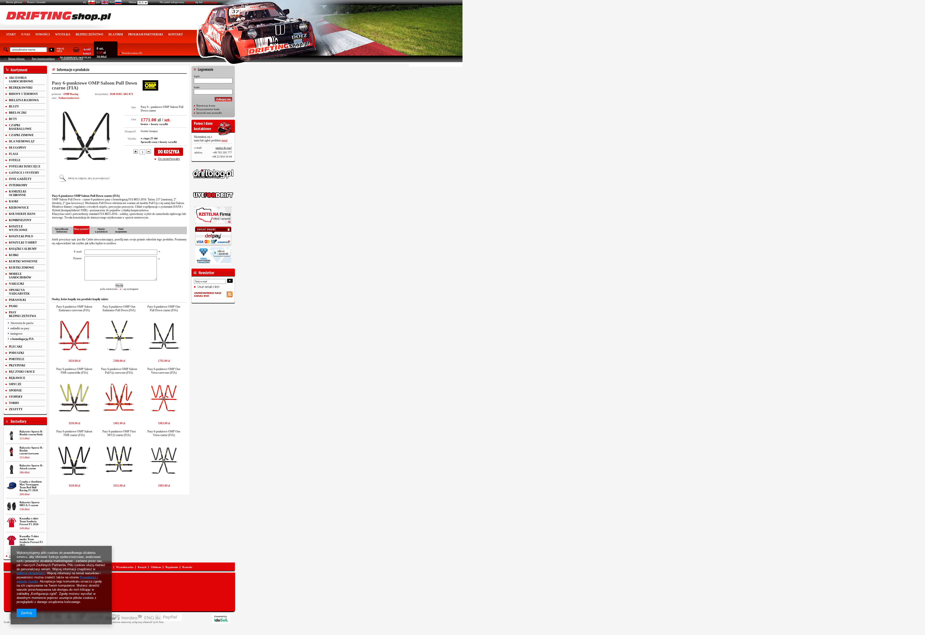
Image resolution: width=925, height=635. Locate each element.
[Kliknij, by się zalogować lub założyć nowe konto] (213, 68)
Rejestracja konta (205, 105)
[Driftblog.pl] (213, 174)
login (197, 76)
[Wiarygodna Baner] (213, 255)
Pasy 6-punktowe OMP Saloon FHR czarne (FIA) (74, 433)
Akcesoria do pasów (22, 323)
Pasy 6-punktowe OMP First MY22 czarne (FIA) (119, 433)
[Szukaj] (51, 50)
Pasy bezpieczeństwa (43, 58)
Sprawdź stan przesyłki (209, 112)
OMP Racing (70, 94)
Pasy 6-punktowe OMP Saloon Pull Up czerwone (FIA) (119, 370)
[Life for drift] (213, 195)
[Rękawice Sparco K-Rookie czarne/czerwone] (11, 451)
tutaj (224, 140)
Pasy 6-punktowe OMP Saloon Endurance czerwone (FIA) (74, 308)
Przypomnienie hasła (207, 109)
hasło (197, 87)
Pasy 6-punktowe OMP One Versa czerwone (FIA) (163, 370)
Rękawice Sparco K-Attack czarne (31, 467)
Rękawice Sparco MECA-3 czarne (30, 504)
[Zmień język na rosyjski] (114, 3)
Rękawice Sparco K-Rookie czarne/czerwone (31, 450)
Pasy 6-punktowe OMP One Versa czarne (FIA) (163, 433)
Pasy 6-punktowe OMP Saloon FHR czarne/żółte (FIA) (74, 370)
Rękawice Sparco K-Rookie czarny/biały (31, 433)
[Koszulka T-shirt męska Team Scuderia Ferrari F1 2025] (11, 540)
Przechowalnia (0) (132, 53)
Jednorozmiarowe (68, 97)
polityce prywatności (31, 573)
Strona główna (14, 2)
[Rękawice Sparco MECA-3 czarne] (11, 506)
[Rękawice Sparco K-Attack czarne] (11, 469)
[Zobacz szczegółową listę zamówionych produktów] (82, 53)
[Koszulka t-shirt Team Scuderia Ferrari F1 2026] (11, 522)
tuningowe (16, 333)
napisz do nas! (224, 148)
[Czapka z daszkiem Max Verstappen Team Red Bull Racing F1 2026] (11, 485)
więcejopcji (60, 49)
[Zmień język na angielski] (101, 3)
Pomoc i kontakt (36, 2)
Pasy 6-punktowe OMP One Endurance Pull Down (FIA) (119, 308)
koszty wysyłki (159, 124)
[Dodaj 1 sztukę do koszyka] (170, 152)
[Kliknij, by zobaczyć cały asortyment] (25, 70)
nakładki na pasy (19, 328)
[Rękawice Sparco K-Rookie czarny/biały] (11, 435)
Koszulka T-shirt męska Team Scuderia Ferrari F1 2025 (31, 540)
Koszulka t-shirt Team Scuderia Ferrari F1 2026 (29, 521)
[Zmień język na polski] (88, 3)
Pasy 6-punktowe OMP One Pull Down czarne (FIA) (163, 308)
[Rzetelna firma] (213, 215)
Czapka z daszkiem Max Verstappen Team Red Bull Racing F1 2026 (31, 486)
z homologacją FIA (22, 339)
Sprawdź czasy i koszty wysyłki (159, 141)
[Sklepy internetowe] (221, 618)
